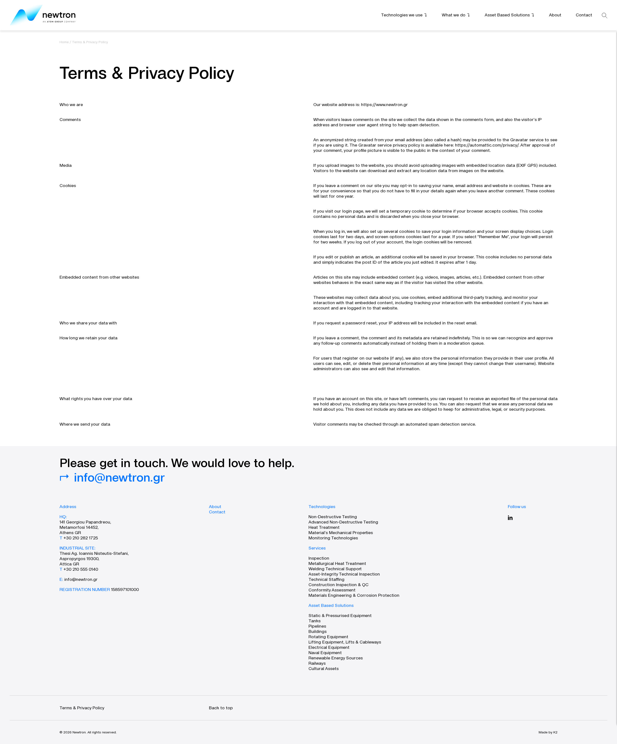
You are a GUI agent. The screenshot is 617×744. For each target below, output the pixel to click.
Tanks (314, 620)
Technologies (321, 506)
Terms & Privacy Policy (82, 707)
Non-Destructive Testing (332, 516)
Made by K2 (548, 732)
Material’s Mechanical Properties (340, 532)
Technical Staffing (326, 579)
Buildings (317, 631)
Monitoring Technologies (333, 538)
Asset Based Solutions (331, 605)
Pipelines (317, 626)
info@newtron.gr (81, 579)
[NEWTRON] (43, 15)
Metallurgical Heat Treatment (337, 563)
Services (317, 548)
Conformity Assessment (331, 590)
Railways (317, 663)
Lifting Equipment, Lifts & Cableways (344, 642)
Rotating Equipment (328, 636)
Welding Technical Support (335, 568)
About (215, 506)
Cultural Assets (323, 668)
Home (64, 42)
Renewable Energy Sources (335, 658)
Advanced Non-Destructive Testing (343, 522)
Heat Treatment (324, 527)
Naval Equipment (325, 652)
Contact (217, 512)
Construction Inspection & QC (338, 584)
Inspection (318, 558)
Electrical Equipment (328, 647)
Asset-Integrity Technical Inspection (344, 574)
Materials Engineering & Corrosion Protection (353, 595)
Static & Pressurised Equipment (340, 615)
